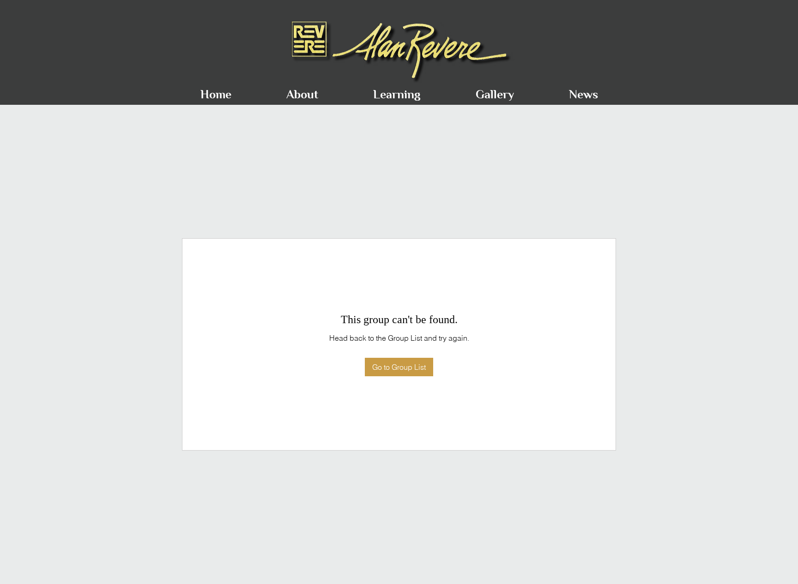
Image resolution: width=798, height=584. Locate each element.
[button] (302, 90)
